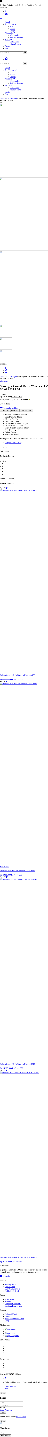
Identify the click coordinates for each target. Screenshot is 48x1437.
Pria (11, 26)
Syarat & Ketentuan (12, 1289)
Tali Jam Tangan (16, 37)
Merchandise (15, 35)
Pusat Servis (14, 42)
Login (3, 1412)
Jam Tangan (10, 24)
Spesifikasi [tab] (5, 410)
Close (3, 1393)
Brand (7, 22)
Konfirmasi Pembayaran (14, 1319)
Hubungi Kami (11, 1314)
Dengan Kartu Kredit (13, 443)
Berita (7, 46)
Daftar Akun (21, 1417)
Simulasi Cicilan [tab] (26, 410)
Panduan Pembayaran (13, 1306)
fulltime (3, 98)
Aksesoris (9, 33)
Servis (7, 40)
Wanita (12, 29)
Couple (13, 31)
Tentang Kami (10, 1284)
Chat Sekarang (10, 1386)
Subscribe (6, 1276)
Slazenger (4, 381)
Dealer (7, 1316)
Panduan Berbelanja (13, 1304)
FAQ (7, 1321)
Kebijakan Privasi (12, 1291)
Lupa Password (6, 1410)
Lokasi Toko (10, 1287)
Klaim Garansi (15, 44)
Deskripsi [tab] (14, 410)
